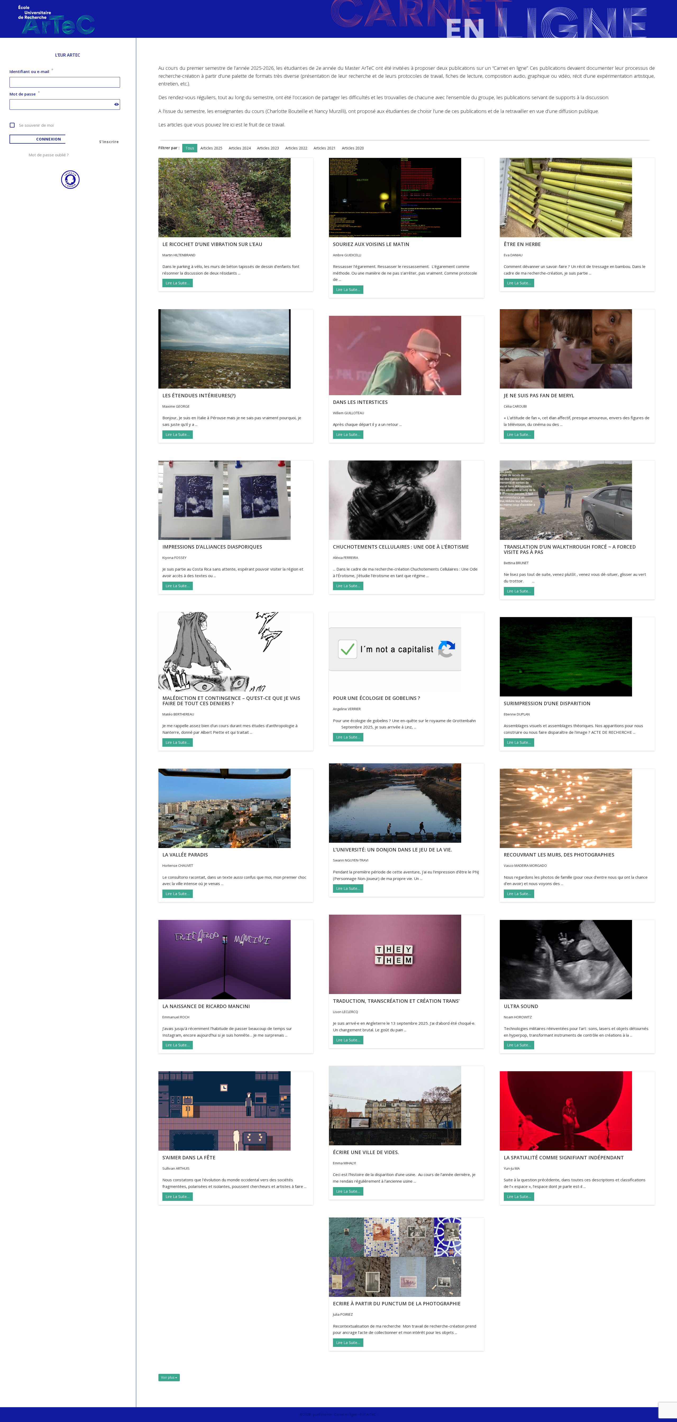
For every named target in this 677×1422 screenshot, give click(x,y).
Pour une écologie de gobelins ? (376, 698)
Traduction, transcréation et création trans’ (396, 1001)
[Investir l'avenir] (68, 187)
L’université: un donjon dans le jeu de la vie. (392, 849)
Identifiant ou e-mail (31, 71)
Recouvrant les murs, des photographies (559, 854)
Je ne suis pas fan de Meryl (539, 395)
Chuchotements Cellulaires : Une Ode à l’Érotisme (401, 547)
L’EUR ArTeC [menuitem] (67, 55)
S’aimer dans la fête (189, 1157)
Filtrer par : (169, 147)
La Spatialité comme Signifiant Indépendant (564, 1157)
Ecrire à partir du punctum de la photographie (397, 1303)
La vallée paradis (185, 854)
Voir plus (168, 1377)
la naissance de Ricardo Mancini (206, 1006)
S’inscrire (109, 141)
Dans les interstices (360, 402)
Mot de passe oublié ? (49, 154)
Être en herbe (522, 244)
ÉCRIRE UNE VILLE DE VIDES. (366, 1152)
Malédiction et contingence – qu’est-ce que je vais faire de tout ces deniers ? (231, 701)
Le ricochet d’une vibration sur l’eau (212, 244)
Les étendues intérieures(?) (199, 395)
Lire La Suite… (178, 282)
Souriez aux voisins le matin (371, 244)
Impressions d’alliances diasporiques (212, 547)
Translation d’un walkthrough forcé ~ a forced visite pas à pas (570, 549)
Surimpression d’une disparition (547, 703)
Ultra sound (521, 1006)
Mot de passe (25, 94)
